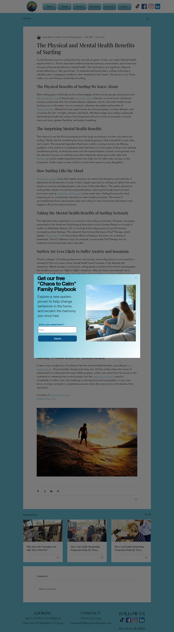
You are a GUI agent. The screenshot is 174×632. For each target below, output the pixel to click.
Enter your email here (51, 324)
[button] (136, 278)
